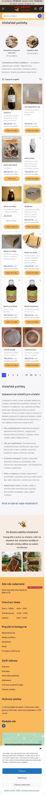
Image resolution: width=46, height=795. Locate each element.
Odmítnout (22, 778)
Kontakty (6, 671)
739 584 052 (38, 1)
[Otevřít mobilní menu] (3, 8)
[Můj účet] (35, 8)
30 (31, 375)
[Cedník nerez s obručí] (32, 337)
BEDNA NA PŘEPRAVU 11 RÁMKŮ (32, 207)
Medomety (6, 641)
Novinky (28, 115)
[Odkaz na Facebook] (4, 726)
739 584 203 (17, 1)
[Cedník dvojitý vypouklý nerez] (11, 337)
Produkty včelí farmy (11, 651)
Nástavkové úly (30, 212)
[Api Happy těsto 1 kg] (32, 94)
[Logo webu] (22, 8)
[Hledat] (40, 16)
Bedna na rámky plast (10, 252)
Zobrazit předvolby (22, 785)
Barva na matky (10, 206)
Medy (4, 646)
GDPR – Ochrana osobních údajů (27, 790)
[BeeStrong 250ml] (11, 291)
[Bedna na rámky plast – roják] (32, 241)
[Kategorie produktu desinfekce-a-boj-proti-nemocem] (11, 47)
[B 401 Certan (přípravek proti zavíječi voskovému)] (32, 146)
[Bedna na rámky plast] (11, 240)
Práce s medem (31, 214)
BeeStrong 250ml (10, 306)
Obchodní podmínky (10, 675)
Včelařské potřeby (11, 116)
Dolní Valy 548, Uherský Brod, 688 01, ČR (22, 591)
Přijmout (22, 771)
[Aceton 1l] (11, 97)
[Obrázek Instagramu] (11, 562)
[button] (40, 748)
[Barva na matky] (11, 194)
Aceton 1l (7, 112)
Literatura (7, 168)
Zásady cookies (9, 790)
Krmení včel (29, 112)
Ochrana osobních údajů (12, 684)
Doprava (5, 666)
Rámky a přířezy (8, 637)
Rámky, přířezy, (31, 217)
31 (36, 375)
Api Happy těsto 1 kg (32, 106)
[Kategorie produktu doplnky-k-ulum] (32, 46)
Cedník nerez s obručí (30, 351)
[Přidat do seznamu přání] (19, 86)
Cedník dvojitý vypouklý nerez (10, 351)
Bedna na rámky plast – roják (31, 254)
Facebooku (22, 547)
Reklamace (6, 680)
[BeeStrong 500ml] (32, 291)
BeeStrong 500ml (31, 306)
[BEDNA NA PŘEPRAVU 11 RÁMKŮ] (32, 194)
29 (27, 375)
